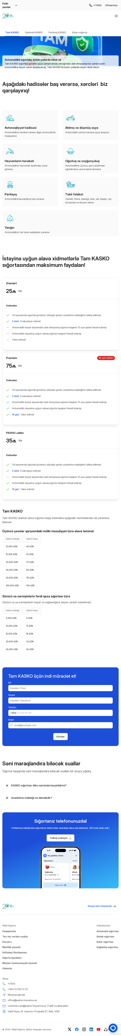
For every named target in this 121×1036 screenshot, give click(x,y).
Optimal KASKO (34, 32)
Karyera (7, 941)
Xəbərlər (7, 968)
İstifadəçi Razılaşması (14, 952)
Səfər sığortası (105, 941)
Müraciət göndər (16, 994)
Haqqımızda (9, 931)
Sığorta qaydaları (12, 957)
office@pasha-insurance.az (22, 1000)
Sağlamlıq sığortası (107, 947)
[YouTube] (98, 1029)
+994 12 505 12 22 (18, 989)
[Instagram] (84, 1029)
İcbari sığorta (79, 32)
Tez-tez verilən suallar (15, 936)
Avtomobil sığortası (108, 931)
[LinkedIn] (91, 1029)
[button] (60, 838)
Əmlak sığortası (105, 936)
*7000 (97, 5)
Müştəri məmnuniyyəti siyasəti (19, 963)
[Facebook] (77, 1029)
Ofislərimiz (111, 5)
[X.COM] (69, 1029)
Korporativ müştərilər (100, 906)
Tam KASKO (12, 32)
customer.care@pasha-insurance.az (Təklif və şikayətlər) (38, 1005)
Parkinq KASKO (57, 32)
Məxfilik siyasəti (11, 947)
